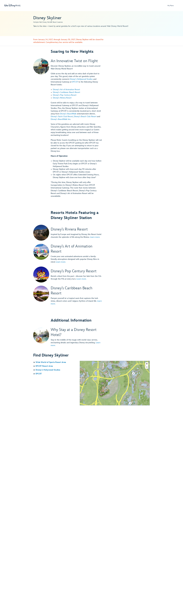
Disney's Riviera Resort (62, 98)
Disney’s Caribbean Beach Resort (66, 92)
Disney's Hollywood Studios (81, 79)
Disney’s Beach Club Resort (85, 116)
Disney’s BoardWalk (68, 114)
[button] (56, 362)
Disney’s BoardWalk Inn (60, 119)
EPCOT (75, 82)
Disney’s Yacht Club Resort (62, 116)
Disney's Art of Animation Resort (66, 89)
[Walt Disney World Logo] (12, 5)
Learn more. (95, 237)
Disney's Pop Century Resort (64, 95)
